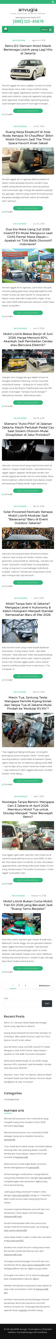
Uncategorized (19, 40)
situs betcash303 (21, 1195)
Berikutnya (44, 985)
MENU (44, 29)
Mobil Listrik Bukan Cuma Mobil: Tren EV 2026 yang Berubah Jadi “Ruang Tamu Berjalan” (28, 905)
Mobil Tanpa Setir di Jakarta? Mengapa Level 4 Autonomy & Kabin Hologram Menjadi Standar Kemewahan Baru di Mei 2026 (28, 609)
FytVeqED (8, 114)
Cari (6, 998)
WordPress (42, 1332)
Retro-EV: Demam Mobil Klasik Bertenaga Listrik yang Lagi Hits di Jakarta (28, 49)
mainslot (22, 1310)
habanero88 (21, 1157)
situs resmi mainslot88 (15, 1230)
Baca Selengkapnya (28, 111)
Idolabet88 (9, 1139)
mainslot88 (33, 1167)
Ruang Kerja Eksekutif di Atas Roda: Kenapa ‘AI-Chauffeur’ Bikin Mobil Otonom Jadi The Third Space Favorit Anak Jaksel (28, 137)
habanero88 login (13, 1254)
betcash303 (45, 1177)
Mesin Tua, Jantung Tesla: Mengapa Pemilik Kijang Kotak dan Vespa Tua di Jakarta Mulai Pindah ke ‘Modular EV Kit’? (28, 703)
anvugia (28, 9)
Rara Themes (18, 1332)
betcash (45, 1275)
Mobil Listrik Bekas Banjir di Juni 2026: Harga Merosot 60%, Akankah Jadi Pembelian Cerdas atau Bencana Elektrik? (28, 339)
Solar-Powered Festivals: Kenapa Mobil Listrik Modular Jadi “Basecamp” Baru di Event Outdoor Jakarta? (28, 517)
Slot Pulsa (19, 1125)
